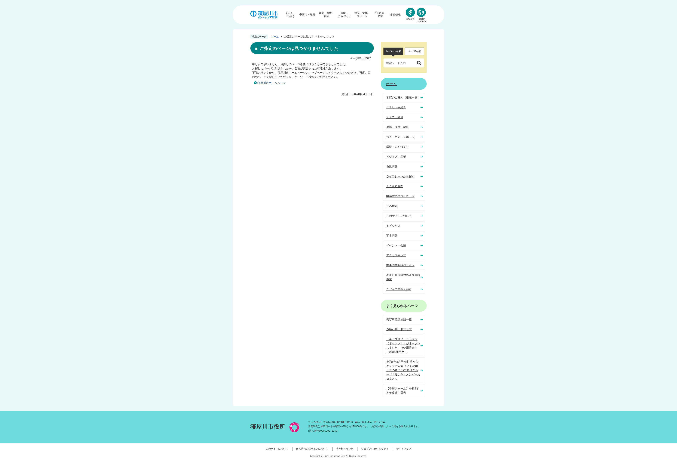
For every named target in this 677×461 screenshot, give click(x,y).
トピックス (393, 225)
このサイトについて (399, 215)
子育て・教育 (307, 14)
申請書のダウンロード (400, 196)
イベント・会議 (396, 245)
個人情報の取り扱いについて (312, 448)
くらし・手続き (290, 14)
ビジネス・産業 (380, 14)
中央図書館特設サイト (400, 265)
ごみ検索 (392, 206)
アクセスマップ (396, 255)
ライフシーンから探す (400, 176)
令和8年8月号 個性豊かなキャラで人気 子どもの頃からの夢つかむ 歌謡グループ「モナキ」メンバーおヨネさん (403, 370)
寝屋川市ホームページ (271, 82)
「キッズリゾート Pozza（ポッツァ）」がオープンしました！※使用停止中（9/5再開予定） (403, 345)
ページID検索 (414, 51)
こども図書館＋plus (398, 289)
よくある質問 (394, 186)
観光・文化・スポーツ (362, 14)
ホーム (275, 36)
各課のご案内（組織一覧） (403, 97)
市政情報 (395, 14)
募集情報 (392, 235)
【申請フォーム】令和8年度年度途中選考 (402, 390)
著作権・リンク (344, 448)
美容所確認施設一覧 (399, 319)
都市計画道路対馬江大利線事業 (403, 277)
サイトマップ (403, 448)
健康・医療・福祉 (326, 14)
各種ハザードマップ (399, 329)
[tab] (393, 51)
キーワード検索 (393, 51)
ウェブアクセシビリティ (374, 448)
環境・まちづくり (344, 14)
